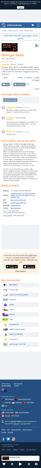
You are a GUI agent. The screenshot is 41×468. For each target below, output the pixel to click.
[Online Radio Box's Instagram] (13, 439)
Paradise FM (14, 324)
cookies (12, 2)
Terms (3, 449)
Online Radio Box (14, 25)
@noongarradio (16, 205)
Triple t (11, 310)
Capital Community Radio (18, 295)
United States (9, 412)
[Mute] (37, 464)
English (6, 77)
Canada (7, 416)
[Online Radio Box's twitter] (8, 438)
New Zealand (9, 399)
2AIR (11, 319)
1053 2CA (12, 300)
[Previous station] (12, 464)
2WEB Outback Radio (17, 329)
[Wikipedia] (35, 80)
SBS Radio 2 (13, 285)
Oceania (10, 432)
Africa (3, 430)
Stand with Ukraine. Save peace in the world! (20, 37)
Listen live (21, 84)
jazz (6, 61)
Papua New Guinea (25, 399)
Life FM (12, 314)
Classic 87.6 (13, 339)
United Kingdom (24, 412)
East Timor (30, 402)
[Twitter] (36, 77)
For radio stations (31, 449)
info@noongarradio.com (18, 203)
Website (20, 77)
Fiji (6, 406)
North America (16, 430)
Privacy (9, 449)
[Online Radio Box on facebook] (3, 438)
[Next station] (28, 464)
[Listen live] (37, 45)
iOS (22, 424)
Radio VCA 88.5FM (16, 334)
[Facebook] (28, 77)
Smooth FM (13, 290)
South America (27, 430)
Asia (8, 430)
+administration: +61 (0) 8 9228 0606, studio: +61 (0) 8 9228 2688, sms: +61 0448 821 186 (23, 195)
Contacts (37, 89)
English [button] (16, 386)
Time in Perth (7, 215)
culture (11, 61)
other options (20, 271)
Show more (5, 74)
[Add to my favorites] (4, 464)
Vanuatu (7, 402)
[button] (20, 464)
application (33, 255)
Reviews (20, 64)
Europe (4, 432)
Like (7, 84)
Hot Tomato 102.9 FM (17, 344)
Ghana (17, 416)
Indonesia (18, 402)
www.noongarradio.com (18, 200)
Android (16, 424)
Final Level (11, 446)
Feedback (15, 449)
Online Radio (6, 385)
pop (3, 61)
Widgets (22, 449)
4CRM (11, 305)
